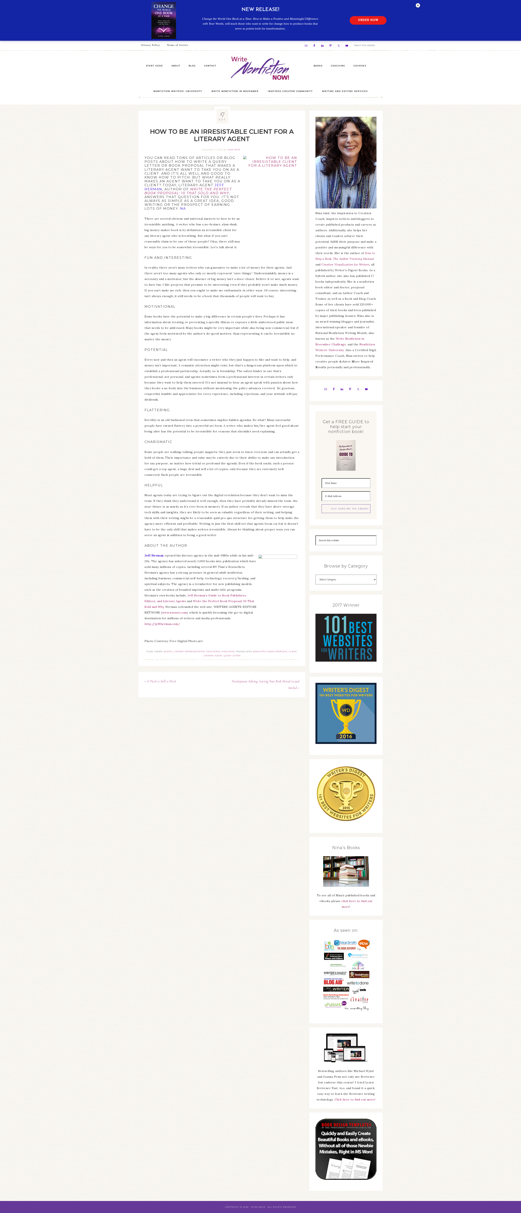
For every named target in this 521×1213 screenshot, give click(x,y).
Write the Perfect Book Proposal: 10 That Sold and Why (188, 191)
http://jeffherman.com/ (162, 624)
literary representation (189, 651)
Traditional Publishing (220, 651)
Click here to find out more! (355, 1099)
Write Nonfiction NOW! (260, 68)
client (293, 651)
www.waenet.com (174, 612)
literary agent (212, 655)
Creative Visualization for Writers (345, 264)
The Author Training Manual (353, 259)
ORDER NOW (368, 20)
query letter (232, 655)
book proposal (278, 651)
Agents (167, 651)
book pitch (260, 651)
